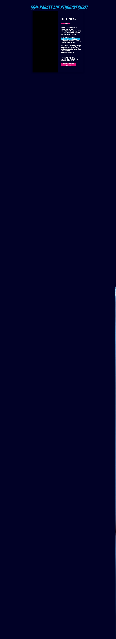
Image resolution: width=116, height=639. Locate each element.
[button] (106, 4)
